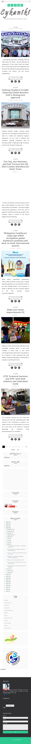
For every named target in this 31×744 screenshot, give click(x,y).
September (10, 535)
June (8, 540)
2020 (7, 578)
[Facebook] (12, 81)
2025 (7, 524)
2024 (7, 526)
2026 (7, 522)
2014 (7, 589)
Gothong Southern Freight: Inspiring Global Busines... (16, 550)
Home (5, 615)
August (9, 536)
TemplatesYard (17, 739)
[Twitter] (15, 81)
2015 (7, 587)
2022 (7, 574)
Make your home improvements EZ (15, 311)
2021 (7, 576)
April (8, 544)
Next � (13, 449)
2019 (7, 580)
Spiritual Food (8, 618)
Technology (18, 28)
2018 (7, 582)
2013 (7, 591)
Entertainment (8, 610)
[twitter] (15, 5)
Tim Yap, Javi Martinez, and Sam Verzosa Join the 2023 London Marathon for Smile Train (15, 165)
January (9, 572)
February (9, 570)
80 (26, 446)
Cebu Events (19, 100)
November (10, 531)
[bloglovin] (18, 5)
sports (6, 620)
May (8, 542)
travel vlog (7, 628)
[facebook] (12, 5)
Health (19, 248)
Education (7, 608)
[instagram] (21, 5)
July (8, 538)
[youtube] (9, 5)
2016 (7, 585)
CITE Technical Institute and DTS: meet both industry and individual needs (15, 380)
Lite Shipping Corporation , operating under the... (16, 546)
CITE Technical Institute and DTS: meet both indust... (16, 563)
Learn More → (6, 694)
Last (18, 449)
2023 (7, 527)
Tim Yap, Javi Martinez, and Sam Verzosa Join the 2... (16, 553)
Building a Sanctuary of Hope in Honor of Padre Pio (16, 566)
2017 (7, 583)
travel (6, 625)
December (10, 529)
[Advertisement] (15, 479)
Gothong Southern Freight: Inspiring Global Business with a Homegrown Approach (15, 94)
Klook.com (6, 457)
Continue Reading (15, 78)
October (9, 533)
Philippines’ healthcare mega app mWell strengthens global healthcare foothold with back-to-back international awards (15, 239)
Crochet (6, 605)
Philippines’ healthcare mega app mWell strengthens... (15, 557)
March (9, 569)
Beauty (6, 600)
